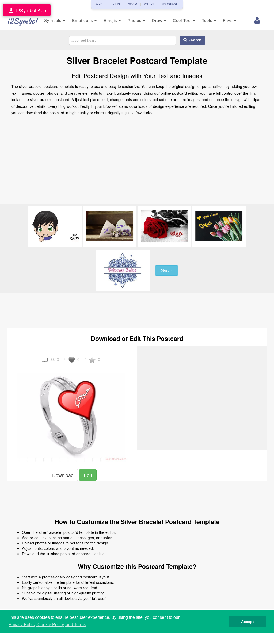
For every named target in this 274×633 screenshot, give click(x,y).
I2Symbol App (29, 10)
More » (167, 270)
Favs (228, 20)
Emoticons (83, 20)
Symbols (53, 20)
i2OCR (132, 4)
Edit (88, 474)
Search (194, 40)
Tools (208, 20)
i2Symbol (22, 21)
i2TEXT (149, 4)
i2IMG (116, 4)
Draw (158, 20)
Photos (135, 20)
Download (63, 474)
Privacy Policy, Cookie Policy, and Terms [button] (47, 624)
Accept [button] (247, 621)
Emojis (111, 20)
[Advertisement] (137, 161)
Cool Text (183, 20)
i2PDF (100, 4)
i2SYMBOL (170, 4)
